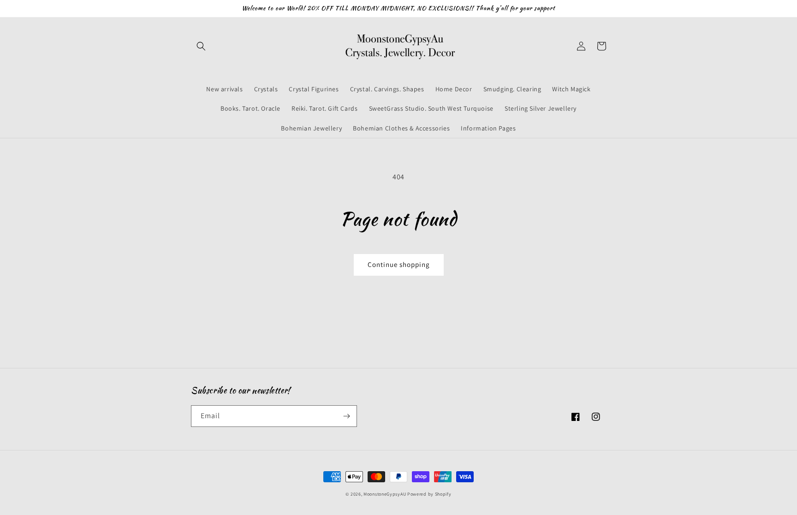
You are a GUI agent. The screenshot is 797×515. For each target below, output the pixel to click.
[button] (201, 46)
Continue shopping (399, 264)
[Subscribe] (346, 416)
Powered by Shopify (429, 494)
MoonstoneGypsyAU (384, 494)
